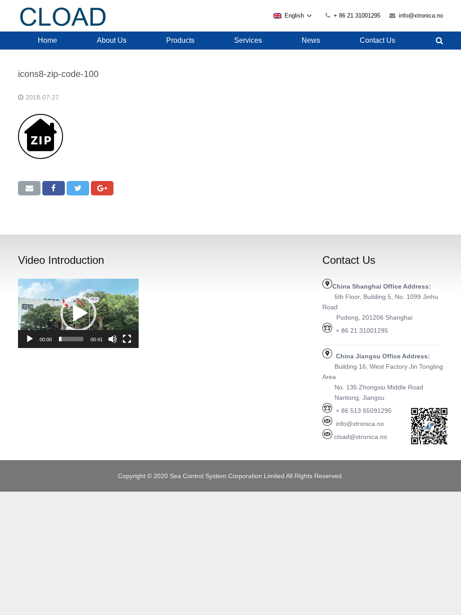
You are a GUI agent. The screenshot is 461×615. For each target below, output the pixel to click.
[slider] (71, 339)
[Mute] (112, 339)
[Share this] (53, 188)
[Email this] (29, 188)
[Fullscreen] (126, 339)
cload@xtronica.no (360, 436)
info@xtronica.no (421, 15)
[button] (78, 313)
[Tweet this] (78, 188)
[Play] (29, 339)
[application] (78, 313)
